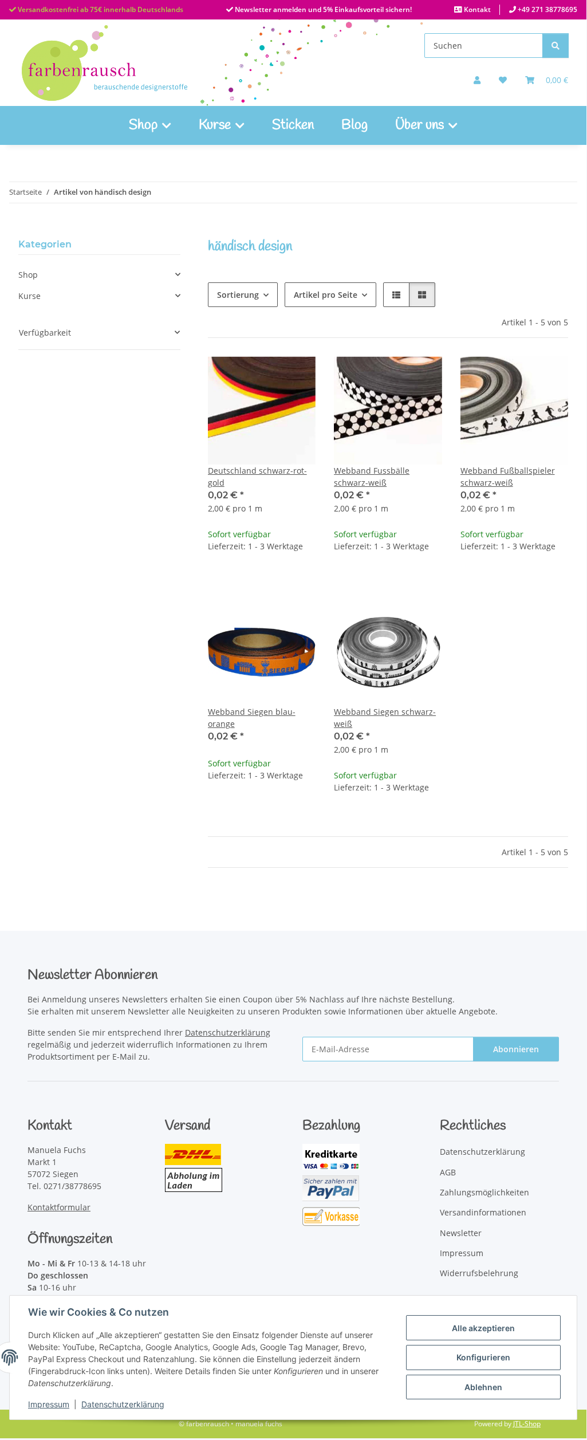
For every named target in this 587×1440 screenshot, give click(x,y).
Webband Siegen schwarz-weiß (385, 717)
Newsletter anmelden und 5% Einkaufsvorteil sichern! (322, 9)
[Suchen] (555, 45)
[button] (477, 80)
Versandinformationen (483, 1212)
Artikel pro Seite (325, 294)
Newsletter (461, 1232)
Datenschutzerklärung (122, 1404)
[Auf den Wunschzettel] (296, 375)
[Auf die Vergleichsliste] (266, 375)
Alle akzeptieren (483, 1328)
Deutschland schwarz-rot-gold (257, 476)
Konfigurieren (483, 1357)
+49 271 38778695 (546, 9)
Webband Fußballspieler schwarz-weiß (507, 476)
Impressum (48, 1404)
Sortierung (238, 294)
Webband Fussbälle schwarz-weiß (371, 476)
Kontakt (476, 9)
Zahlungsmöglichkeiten (484, 1192)
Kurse (29, 295)
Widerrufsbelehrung (479, 1273)
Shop (28, 274)
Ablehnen (483, 1387)
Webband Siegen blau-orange (252, 717)
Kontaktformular (58, 1207)
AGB (448, 1172)
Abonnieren (516, 1049)
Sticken (293, 125)
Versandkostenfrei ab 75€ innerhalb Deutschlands (99, 9)
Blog (354, 125)
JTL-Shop (527, 1424)
